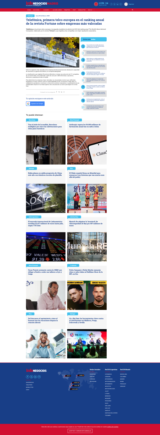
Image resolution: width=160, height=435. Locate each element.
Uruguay (122, 386)
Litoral (107, 393)
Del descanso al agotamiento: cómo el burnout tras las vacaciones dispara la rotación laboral (95, 100)
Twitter (92, 376)
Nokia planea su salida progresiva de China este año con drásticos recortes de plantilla (95, 60)
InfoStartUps (74, 217)
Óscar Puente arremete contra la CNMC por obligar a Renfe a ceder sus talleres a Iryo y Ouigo (95, 87)
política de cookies (112, 427)
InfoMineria (108, 384)
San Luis (107, 408)
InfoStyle (108, 386)
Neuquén (107, 398)
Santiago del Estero (111, 413)
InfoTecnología (110, 388)
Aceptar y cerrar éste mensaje (80, 431)
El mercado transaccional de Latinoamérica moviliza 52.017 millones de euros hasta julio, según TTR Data (95, 73)
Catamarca (108, 374)
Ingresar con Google (37, 103)
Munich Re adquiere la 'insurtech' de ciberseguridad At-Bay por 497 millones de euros (95, 80)
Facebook (93, 374)
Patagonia (108, 400)
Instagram (93, 381)
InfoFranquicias (110, 381)
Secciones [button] (36, 10)
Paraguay (123, 384)
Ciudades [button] (46, 10)
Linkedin (92, 379)
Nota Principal (74, 120)
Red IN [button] (90, 10)
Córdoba (107, 376)
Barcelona (32, 120)
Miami (122, 381)
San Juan (107, 405)
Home (29, 10)
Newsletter (82, 10)
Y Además (73, 265)
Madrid (122, 379)
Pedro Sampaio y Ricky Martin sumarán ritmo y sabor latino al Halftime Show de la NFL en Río (95, 94)
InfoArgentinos (33, 217)
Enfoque (30, 16)
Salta (106, 403)
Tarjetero (67, 10)
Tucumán (107, 415)
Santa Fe (107, 410)
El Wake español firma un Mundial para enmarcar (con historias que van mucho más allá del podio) (95, 66)
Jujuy (106, 391)
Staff (74, 10)
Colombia (123, 376)
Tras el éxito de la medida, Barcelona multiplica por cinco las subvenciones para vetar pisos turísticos (95, 46)
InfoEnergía (108, 379)
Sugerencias (30, 382)
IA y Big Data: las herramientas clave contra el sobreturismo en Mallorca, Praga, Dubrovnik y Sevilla (95, 107)
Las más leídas (57, 10)
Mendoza (107, 396)
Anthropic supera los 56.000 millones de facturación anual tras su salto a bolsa (95, 52)
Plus (71, 168)
